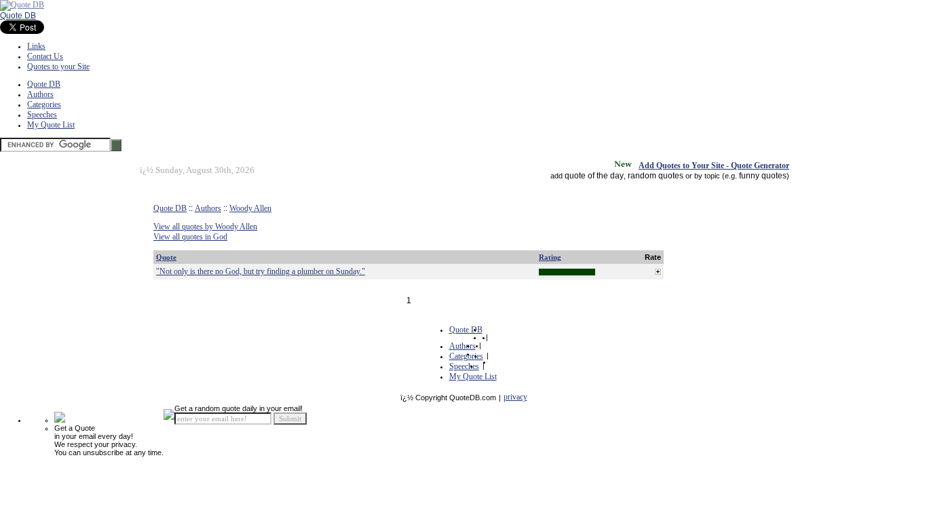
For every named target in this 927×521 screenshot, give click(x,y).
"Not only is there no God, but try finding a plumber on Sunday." (260, 271)
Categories (44, 104)
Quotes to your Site (58, 66)
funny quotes (763, 175)
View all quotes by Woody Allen (205, 226)
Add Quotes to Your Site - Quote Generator (714, 165)
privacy (515, 397)
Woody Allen (250, 208)
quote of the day (594, 175)
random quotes (655, 175)
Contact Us (45, 56)
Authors (40, 94)
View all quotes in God (190, 237)
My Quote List (51, 125)
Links (36, 46)
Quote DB (18, 15)
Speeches (42, 114)
